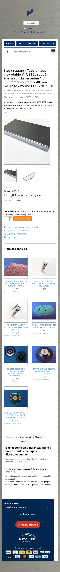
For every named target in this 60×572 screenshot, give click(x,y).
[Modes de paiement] (8, 552)
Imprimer (11, 237)
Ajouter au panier (22, 218)
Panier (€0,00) (22, 32)
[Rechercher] (7, 52)
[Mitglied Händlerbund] (28, 538)
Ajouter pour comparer (17, 233)
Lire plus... (8, 112)
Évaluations (26, 437)
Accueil (9, 43)
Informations (11, 437)
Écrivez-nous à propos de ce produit (22, 227)
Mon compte (39, 32)
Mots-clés (39, 437)
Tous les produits (27, 43)
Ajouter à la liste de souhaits (19, 230)
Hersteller (24, 441)
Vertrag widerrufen (28, 524)
